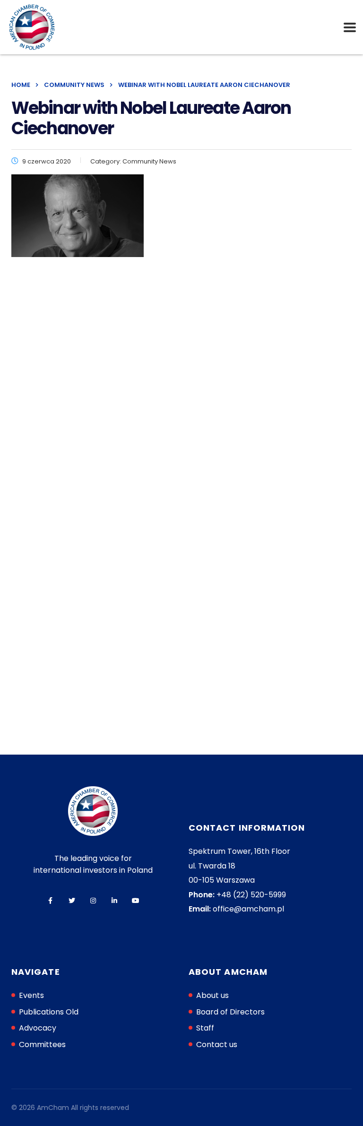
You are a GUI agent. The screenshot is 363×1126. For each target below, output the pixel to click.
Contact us (216, 1044)
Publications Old (48, 1011)
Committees (42, 1044)
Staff (205, 1028)
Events (31, 995)
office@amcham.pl (248, 908)
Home (20, 84)
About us (212, 995)
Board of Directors (230, 1011)
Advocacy (37, 1028)
